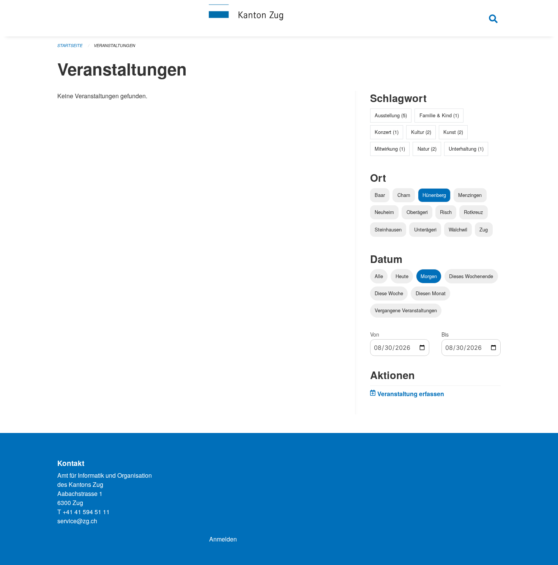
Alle (379, 276)
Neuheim (384, 212)
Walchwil (458, 229)
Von (374, 334)
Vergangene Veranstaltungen (406, 310)
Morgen (429, 276)
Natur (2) (427, 148)
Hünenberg (434, 194)
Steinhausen (388, 229)
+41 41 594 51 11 (86, 511)
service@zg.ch (77, 520)
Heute (402, 276)
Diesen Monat (431, 293)
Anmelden (223, 539)
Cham (403, 194)
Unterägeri (425, 229)
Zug (483, 229)
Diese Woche (389, 293)
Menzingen (470, 194)
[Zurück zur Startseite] (279, 18)
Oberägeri (417, 212)
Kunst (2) (453, 131)
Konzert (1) (387, 131)
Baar (380, 194)
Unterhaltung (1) (466, 148)
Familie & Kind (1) (439, 115)
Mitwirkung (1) (390, 148)
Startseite (69, 45)
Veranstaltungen (114, 45)
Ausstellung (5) (391, 115)
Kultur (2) (421, 131)
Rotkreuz (473, 212)
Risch (446, 212)
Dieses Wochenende (471, 276)
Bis (445, 334)
